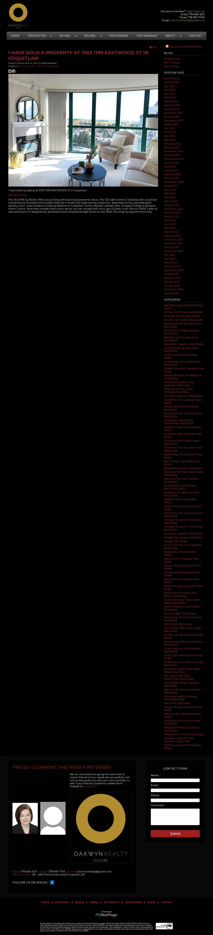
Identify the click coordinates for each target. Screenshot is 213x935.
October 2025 (172, 116)
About (151, 902)
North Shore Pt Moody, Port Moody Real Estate (180, 594)
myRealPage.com (106, 915)
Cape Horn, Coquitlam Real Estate (184, 344)
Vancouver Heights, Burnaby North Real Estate (180, 698)
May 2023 (169, 193)
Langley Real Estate (175, 541)
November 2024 (173, 151)
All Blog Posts (172, 58)
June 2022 (170, 220)
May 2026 (169, 93)
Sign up (200, 11)
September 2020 (174, 270)
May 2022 (169, 224)
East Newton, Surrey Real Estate (183, 468)
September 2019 (173, 289)
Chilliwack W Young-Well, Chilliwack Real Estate (178, 391)
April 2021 (169, 258)
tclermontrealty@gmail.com (187, 20)
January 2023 (171, 205)
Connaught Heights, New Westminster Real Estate (179, 422)
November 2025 (173, 112)
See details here (18, 195)
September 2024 (174, 159)
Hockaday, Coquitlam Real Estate (183, 533)
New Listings (171, 62)
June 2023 (170, 189)
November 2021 (173, 243)
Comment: (158, 805)
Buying (79, 902)
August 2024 (171, 162)
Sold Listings (171, 66)
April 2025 (169, 139)
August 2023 (171, 185)
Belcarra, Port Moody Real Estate (183, 319)
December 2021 (173, 239)
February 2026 (172, 105)
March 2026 (171, 101)
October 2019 (172, 285)
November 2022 (173, 208)
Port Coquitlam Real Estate (180, 613)
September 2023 (174, 182)
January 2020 (172, 281)
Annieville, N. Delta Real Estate (182, 316)
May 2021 (169, 254)
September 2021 (173, 251)
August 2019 (171, 293)
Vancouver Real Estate (177, 703)
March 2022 (171, 231)
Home (15, 35)
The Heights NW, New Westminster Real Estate (178, 677)
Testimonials (146, 35)
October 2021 (172, 247)
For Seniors (118, 35)
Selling (94, 902)
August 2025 (171, 124)
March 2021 (170, 262)
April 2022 (169, 228)
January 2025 (171, 147)
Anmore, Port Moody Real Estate (183, 312)
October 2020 (172, 266)
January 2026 (171, 109)
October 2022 (172, 212)
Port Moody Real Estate (178, 624)
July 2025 (169, 128)
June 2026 (170, 89)
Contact (195, 35)
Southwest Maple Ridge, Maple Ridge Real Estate (182, 671)
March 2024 (171, 170)
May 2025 (169, 135)
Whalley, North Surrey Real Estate (184, 734)
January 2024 (171, 178)
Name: (155, 775)
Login (189, 11)
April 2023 (169, 197)
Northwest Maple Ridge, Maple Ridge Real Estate (182, 601)
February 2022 (172, 235)
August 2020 (171, 274)
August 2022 (171, 216)
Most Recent (171, 78)
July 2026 (169, 86)
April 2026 (169, 97)
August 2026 (171, 82)
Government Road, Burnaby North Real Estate (180, 487)
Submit (175, 833)
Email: (155, 785)
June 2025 (170, 132)
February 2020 (172, 277)
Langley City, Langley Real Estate (183, 537)
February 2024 (172, 174)
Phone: (155, 795)
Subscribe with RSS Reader (185, 46)
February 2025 (172, 143)
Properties (62, 902)
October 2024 (172, 155)
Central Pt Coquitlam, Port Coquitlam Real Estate (179, 384)
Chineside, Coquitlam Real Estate (183, 395)
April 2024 (169, 166)
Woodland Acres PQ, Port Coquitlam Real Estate (179, 740)
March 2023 (171, 201)
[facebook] (53, 882)
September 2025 (173, 120)
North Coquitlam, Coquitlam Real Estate (38, 66)
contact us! (90, 786)
